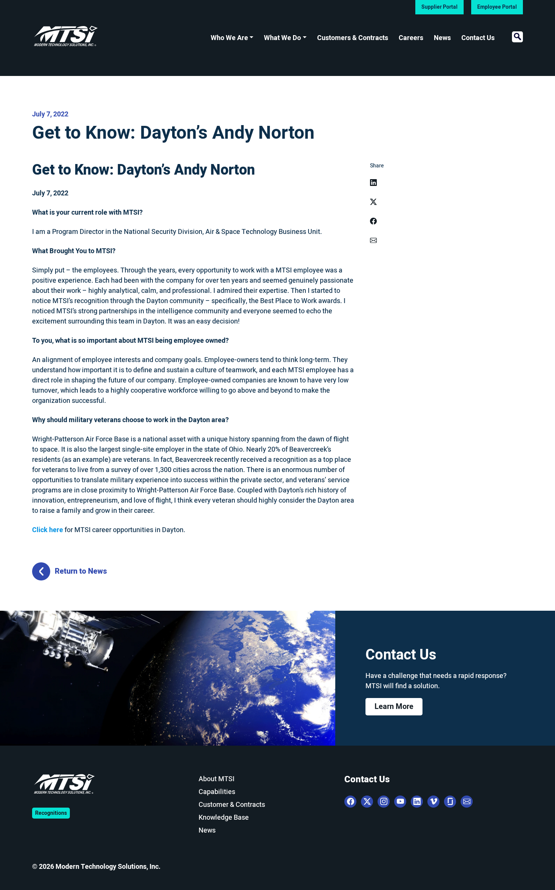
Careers (411, 38)
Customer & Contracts (232, 805)
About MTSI (216, 779)
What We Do (282, 38)
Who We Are (229, 38)
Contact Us (478, 38)
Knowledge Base (224, 818)
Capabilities (217, 792)
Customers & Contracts (352, 38)
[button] (517, 36)
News (442, 38)
